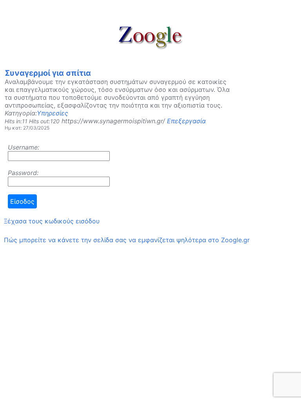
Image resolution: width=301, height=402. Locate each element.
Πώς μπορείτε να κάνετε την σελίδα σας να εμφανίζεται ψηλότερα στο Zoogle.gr (127, 240)
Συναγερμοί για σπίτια (48, 73)
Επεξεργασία (186, 121)
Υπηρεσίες (52, 113)
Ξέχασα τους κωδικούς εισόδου (52, 221)
